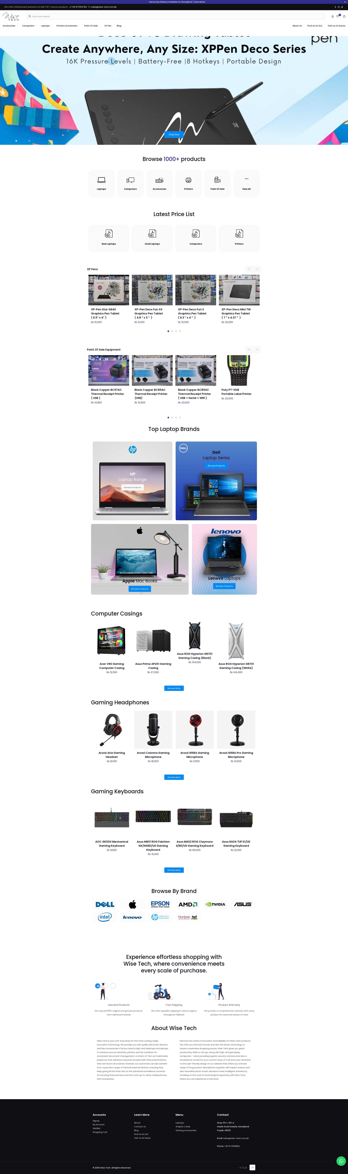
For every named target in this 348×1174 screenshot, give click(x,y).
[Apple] (132, 904)
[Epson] (160, 904)
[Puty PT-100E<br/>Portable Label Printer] (239, 370)
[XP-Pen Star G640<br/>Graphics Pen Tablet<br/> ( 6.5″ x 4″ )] (108, 290)
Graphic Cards (183, 1126)
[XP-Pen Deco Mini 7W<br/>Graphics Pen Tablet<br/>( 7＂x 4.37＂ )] (239, 290)
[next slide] (257, 269)
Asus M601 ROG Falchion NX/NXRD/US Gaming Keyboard (153, 846)
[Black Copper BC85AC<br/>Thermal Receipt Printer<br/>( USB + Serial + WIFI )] (195, 370)
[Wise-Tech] (11, 16)
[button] (172, 142)
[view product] (125, 278)
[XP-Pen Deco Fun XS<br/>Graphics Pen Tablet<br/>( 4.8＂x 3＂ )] (152, 290)
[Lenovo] (132, 917)
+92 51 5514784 (79, 6)
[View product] (127, 631)
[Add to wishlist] (127, 637)
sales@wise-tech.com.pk (103, 6)
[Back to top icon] (252, 1167)
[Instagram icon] (339, 7)
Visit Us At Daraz (142, 1138)
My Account (99, 1124)
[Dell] (104, 904)
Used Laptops (152, 243)
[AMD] (187, 904)
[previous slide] (249, 269)
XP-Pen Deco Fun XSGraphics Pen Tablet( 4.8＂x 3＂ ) (149, 313)
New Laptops (109, 243)
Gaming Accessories (186, 1130)
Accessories (159, 189)
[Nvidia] (215, 904)
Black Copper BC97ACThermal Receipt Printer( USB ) (107, 394)
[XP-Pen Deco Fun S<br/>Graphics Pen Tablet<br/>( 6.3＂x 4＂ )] (195, 290)
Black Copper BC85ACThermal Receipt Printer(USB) (151, 394)
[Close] (345, 2)
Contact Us (140, 1126)
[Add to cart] (127, 625)
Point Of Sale (217, 189)
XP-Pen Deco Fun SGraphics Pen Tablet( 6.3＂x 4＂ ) (192, 313)
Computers (130, 189)
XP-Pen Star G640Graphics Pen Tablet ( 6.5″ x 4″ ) (105, 313)
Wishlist (96, 1128)
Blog (136, 1130)
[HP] (160, 917)
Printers (188, 189)
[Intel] (104, 917)
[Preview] (127, 643)
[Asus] (243, 904)
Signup (96, 1120)
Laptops (101, 189)
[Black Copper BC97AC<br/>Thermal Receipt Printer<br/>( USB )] (108, 370)
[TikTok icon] (342, 7)
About (137, 1122)
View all (246, 189)
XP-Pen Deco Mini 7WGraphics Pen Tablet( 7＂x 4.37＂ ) (236, 313)
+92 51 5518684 (232, 1146)
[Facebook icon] (335, 7)
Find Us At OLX (141, 1134)
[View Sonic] (187, 917)
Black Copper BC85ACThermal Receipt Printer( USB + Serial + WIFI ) (194, 394)
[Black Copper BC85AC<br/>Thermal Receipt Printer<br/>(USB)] (152, 370)
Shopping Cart (100, 1132)
